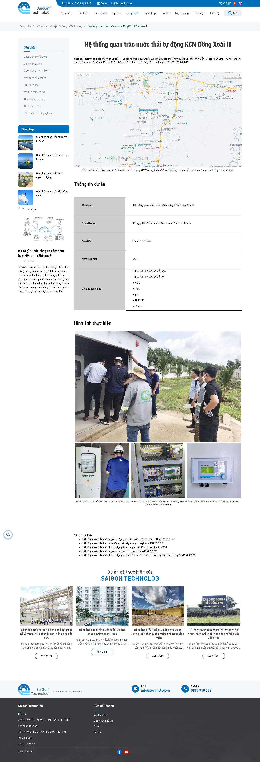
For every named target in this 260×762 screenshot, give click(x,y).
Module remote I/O (34, 92)
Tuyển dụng (182, 13)
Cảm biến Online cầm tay (37, 71)
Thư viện (199, 13)
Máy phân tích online (35, 78)
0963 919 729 (83, 3)
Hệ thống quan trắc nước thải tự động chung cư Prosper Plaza (102, 632)
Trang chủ (66, 13)
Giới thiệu (83, 13)
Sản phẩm (100, 13)
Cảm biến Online (33, 64)
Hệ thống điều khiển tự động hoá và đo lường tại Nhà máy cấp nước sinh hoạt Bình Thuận (158, 634)
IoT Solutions (31, 85)
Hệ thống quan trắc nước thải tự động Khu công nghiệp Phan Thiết (117, 547)
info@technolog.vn (155, 690)
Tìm (234, 13)
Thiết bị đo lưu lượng (35, 99)
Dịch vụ (116, 13)
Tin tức (165, 13)
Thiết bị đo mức (32, 106)
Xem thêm (46, 656)
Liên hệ (214, 13)
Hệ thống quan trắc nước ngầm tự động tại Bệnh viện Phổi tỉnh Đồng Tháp (121, 539)
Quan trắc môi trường (35, 56)
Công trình (132, 13)
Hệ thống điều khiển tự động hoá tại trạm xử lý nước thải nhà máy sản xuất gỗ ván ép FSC (46, 634)
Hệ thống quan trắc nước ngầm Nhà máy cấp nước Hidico (113, 551)
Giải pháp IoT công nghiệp (38, 113)
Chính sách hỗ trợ (103, 720)
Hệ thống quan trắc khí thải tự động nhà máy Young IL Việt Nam (116, 543)
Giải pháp (150, 13)
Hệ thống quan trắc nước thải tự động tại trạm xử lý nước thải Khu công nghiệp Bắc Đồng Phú (132, 555)
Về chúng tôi (100, 715)
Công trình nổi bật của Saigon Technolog (59, 26)
